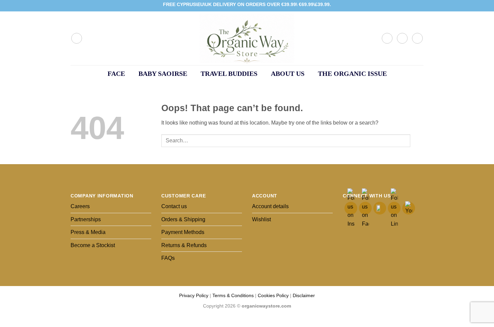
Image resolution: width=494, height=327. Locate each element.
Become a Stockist (93, 245)
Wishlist (261, 219)
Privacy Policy (193, 295)
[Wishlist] (402, 38)
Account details (270, 206)
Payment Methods (182, 232)
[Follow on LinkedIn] (414, 5)
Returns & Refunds (184, 245)
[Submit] (416, 140)
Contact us (174, 206)
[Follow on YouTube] (420, 5)
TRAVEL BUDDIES (229, 73)
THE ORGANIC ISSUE (352, 73)
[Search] (76, 38)
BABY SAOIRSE (162, 73)
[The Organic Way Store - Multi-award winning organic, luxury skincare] (247, 38)
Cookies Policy (273, 295)
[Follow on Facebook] (401, 5)
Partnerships (86, 219)
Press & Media (88, 232)
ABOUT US (287, 73)
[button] (387, 38)
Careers (80, 206)
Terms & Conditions (233, 295)
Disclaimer (304, 295)
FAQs (168, 258)
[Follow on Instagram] (407, 5)
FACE (116, 73)
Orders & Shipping (183, 219)
